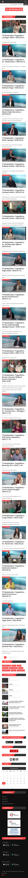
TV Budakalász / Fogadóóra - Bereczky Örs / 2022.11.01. (13, 464)
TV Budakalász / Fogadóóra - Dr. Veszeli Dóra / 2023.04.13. (13, 61)
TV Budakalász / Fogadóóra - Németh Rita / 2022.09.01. (13, 645)
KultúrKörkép (21, 670)
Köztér (13, 665)
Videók (20, 668)
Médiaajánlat (5, 801)
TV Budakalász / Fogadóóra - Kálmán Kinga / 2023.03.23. (13, 87)
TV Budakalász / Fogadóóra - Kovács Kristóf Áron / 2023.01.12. (13, 297)
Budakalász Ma (6, 665)
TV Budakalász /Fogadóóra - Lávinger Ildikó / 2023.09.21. (13, 36)
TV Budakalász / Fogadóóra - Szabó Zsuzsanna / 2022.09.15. (13, 594)
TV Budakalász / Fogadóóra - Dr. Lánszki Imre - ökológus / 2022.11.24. (13, 411)
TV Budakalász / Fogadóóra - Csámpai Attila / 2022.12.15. (13, 352)
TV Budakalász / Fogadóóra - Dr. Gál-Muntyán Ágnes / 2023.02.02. (13, 244)
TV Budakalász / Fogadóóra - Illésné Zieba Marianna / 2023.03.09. (13, 112)
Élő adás (13, 751)
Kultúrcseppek (13, 668)
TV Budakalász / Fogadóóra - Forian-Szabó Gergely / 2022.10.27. (13, 489)
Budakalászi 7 (6, 670)
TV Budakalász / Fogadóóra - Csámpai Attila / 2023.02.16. (13, 191)
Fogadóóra (6, 20)
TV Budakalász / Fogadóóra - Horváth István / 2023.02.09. (13, 217)
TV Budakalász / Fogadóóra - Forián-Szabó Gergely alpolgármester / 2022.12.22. (13, 325)
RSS (3, 875)
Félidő (19, 665)
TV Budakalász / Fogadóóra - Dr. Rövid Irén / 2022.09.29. (13, 543)
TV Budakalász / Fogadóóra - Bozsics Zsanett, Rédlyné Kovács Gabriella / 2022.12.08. (13, 378)
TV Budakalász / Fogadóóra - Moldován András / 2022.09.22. (13, 568)
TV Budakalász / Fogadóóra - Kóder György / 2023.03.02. (13, 139)
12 (14, 657)
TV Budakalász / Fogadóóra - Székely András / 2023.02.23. (13, 165)
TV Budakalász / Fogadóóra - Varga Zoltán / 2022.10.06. (13, 516)
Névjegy (13, 670)
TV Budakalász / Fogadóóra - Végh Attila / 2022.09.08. (13, 619)
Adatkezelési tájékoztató (7, 803)
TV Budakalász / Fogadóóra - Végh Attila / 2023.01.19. (13, 269)
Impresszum (5, 799)
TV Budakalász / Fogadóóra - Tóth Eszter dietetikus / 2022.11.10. (13, 437)
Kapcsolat (4, 796)
